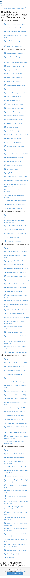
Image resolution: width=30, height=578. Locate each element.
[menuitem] (1, 3)
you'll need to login (21, 571)
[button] (1, 1)
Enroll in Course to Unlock (15, 573)
